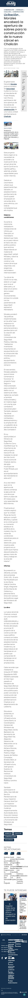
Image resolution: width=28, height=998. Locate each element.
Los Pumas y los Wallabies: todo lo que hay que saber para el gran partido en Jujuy (23, 906)
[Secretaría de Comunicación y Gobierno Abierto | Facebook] (2, 958)
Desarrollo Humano (11, 967)
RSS (2, 990)
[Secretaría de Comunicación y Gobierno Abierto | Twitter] (6, 958)
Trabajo (10, 948)
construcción (9, 109)
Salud (10, 956)
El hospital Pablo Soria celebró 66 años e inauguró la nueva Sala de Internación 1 (10, 913)
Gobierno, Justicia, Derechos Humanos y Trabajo (11, 978)
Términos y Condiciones (6, 988)
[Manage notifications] (24, 994)
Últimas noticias (24, 941)
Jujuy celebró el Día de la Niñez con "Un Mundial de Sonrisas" (23, 924)
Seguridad (10, 89)
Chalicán (7, 116)
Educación (11, 958)
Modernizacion (12, 983)
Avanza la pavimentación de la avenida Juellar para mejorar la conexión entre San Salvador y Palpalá (11, 135)
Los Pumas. (23, 899)
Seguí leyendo (8, 128)
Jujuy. (21, 921)
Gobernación (12, 942)
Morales (14, 84)
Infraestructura (13, 954)
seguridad (9, 840)
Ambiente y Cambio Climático (11, 971)
